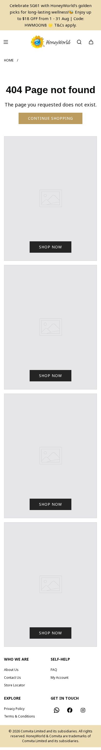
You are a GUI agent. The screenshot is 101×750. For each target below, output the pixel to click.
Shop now (50, 246)
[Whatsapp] (56, 710)
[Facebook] (70, 710)
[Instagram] (83, 710)
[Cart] (91, 42)
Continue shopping (50, 118)
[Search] (79, 42)
